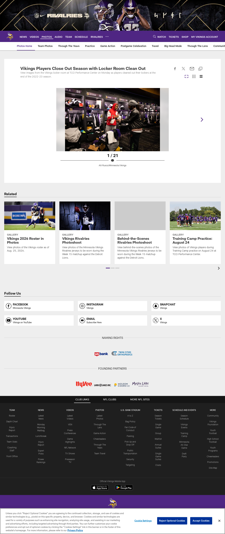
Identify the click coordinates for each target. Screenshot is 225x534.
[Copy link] (200, 69)
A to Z (130, 415)
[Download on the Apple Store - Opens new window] (99, 488)
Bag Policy (130, 421)
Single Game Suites (158, 456)
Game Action (100, 433)
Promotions (212, 462)
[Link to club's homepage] (10, 36)
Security (130, 459)
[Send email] (192, 70)
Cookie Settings (143, 520)
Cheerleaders (100, 439)
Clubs (158, 465)
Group (158, 433)
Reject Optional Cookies (172, 520)
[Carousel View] (186, 77)
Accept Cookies (201, 520)
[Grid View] (194, 77)
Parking (130, 436)
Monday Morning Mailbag (41, 427)
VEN (70, 424)
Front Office (12, 456)
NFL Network (70, 447)
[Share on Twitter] (183, 70)
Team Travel (99, 453)
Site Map (213, 468)
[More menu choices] (107, 36)
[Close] (219, 521)
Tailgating (130, 465)
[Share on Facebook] (175, 70)
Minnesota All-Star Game (184, 445)
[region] (112, 521)
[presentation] (219, 269)
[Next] (202, 120)
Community (213, 415)
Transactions (12, 436)
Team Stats (12, 441)
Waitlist (158, 439)
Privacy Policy (75, 530)
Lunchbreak (41, 436)
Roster (12, 415)
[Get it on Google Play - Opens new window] (124, 489)
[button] (107, 268)
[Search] (154, 36)
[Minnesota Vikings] (112, 504)
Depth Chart (12, 421)
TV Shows (70, 453)
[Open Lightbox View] (112, 129)
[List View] (201, 77)
